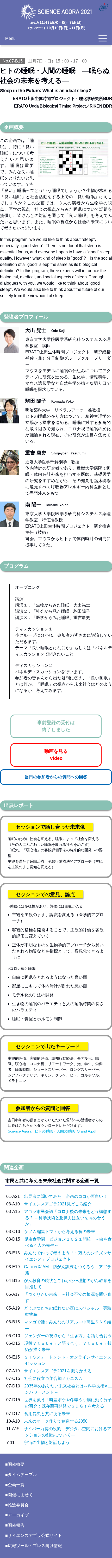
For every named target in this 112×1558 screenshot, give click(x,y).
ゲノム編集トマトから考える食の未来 (59, 1231)
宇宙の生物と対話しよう (47, 1442)
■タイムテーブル (21, 1474)
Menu (10, 38)
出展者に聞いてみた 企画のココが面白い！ (65, 1196)
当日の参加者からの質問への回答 (56, 777)
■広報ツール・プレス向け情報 (33, 1545)
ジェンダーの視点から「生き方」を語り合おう (68, 1336)
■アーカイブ (17, 1515)
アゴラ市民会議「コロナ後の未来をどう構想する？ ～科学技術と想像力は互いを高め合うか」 (67, 1217)
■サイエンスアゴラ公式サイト (33, 1535)
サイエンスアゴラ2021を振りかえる (58, 1371)
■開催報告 (14, 1525)
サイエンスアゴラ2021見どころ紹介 (58, 1204)
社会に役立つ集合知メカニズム (53, 1378)
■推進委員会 (17, 1505)
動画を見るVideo (56, 755)
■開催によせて (19, 1495)
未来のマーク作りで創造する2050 (56, 1421)
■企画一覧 (14, 1484)
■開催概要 (14, 1464)
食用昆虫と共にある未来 (47, 1413)
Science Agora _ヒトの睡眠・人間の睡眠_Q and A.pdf (52, 1131)
